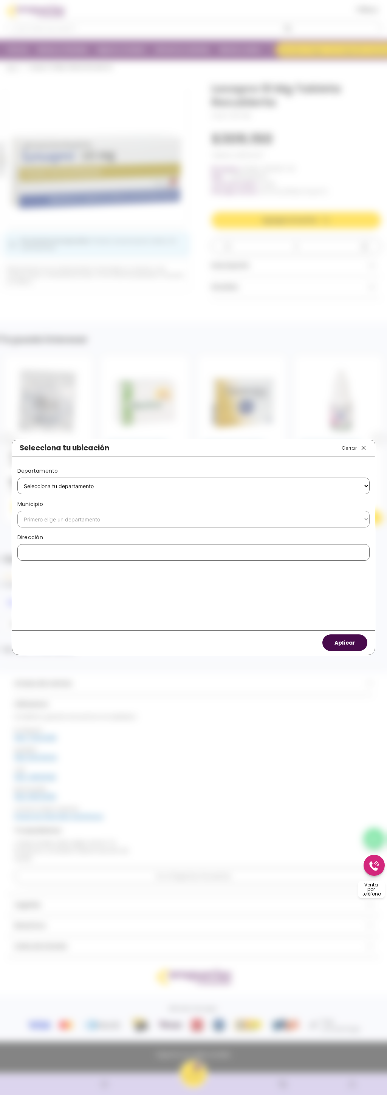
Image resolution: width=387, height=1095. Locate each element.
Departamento (37, 471)
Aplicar (345, 642)
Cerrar (349, 447)
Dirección (30, 537)
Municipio (30, 504)
